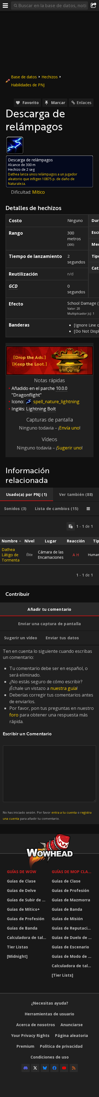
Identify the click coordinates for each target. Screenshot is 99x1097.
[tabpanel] (49, 550)
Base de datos (24, 76)
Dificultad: (21, 192)
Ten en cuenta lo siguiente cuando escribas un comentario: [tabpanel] (48, 734)
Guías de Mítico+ (23, 909)
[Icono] (14, 145)
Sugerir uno (69, 448)
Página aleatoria (71, 1035)
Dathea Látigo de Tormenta (11, 555)
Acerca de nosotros (35, 1024)
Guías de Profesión (25, 918)
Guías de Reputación (72, 928)
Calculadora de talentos (28, 937)
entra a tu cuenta (64, 812)
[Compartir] (93, 5)
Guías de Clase (21, 881)
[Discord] (25, 1068)
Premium (25, 1046)
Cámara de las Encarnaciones (51, 554)
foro (13, 715)
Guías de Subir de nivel (28, 899)
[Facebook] (54, 1068)
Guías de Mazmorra (71, 899)
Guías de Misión (67, 918)
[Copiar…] (71, 526)
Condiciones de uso (50, 1057)
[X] (35, 1068)
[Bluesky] (45, 1068)
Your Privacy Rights (30, 1035)
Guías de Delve (21, 890)
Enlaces (84, 102)
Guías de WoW (21, 871)
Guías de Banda (22, 928)
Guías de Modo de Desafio (73, 956)
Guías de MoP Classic (73, 871)
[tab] (26, 494)
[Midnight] (17, 956)
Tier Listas (17, 946)
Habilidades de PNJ (28, 84)
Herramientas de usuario (49, 1013)
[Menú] (5, 5)
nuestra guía (63, 688)
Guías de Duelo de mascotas (73, 937)
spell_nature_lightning (55, 402)
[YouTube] (64, 1068)
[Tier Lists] (62, 975)
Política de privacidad (61, 1046)
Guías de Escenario (70, 946)
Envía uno (69, 428)
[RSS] (74, 1068)
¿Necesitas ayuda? (49, 1003)
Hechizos (50, 76)
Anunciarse (72, 1024)
